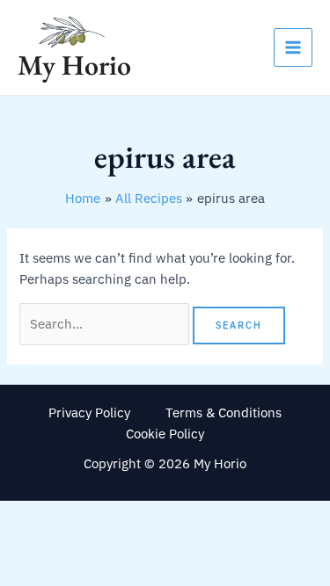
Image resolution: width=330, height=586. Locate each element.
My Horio (74, 65)
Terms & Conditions (223, 412)
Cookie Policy (165, 433)
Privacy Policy (89, 412)
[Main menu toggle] (293, 47)
